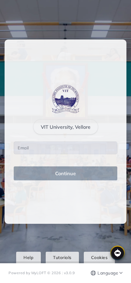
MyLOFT (39, 273)
